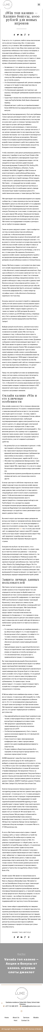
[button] (38, 4)
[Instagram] (22, 1011)
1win (20, 529)
